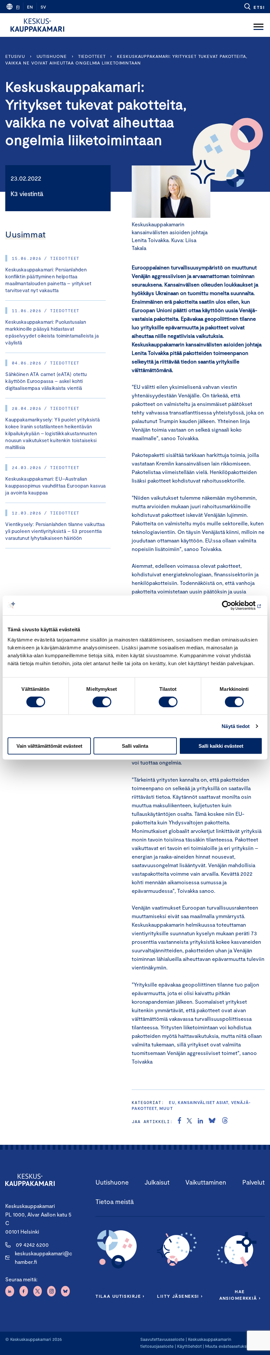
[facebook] (179, 1121)
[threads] (225, 1121)
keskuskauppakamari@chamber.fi (43, 1257)
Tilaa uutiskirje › (120, 1296)
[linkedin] (200, 1121)
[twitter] (189, 1121)
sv (43, 7)
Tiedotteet (91, 56)
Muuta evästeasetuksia (227, 1346)
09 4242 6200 (32, 1245)
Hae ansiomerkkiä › (240, 1295)
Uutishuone (52, 56)
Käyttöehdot (189, 1346)
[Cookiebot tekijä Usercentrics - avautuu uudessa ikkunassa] (233, 605)
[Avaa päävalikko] (258, 25)
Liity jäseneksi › (179, 1296)
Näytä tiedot (236, 726)
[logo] (37, 25)
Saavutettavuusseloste (162, 1339)
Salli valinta (135, 746)
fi (17, 7)
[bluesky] (212, 1121)
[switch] (102, 701)
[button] (254, 6)
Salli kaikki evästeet (221, 746)
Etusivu (15, 56)
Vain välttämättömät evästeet (49, 746)
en (30, 7)
